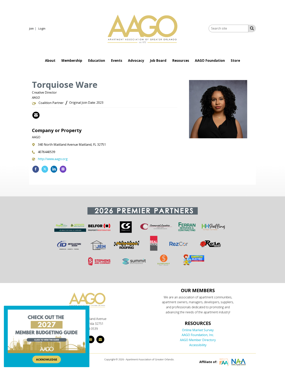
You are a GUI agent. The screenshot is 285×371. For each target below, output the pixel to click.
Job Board (158, 60)
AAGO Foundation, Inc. (198, 335)
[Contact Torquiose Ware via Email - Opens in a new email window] (36, 115)
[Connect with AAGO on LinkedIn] (54, 169)
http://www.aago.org (53, 159)
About (50, 60)
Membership (71, 60)
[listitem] (33, 28)
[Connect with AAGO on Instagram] (63, 169)
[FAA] (224, 362)
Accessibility (197, 345)
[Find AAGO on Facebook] (35, 169)
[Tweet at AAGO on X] (44, 169)
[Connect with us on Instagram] (90, 339)
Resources (180, 60)
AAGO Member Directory (198, 340)
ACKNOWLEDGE (46, 359)
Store (235, 60)
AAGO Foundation (210, 60)
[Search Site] (251, 28)
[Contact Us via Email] (100, 339)
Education (96, 60)
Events (116, 60)
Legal (178, 359)
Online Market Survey (198, 330)
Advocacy (136, 60)
